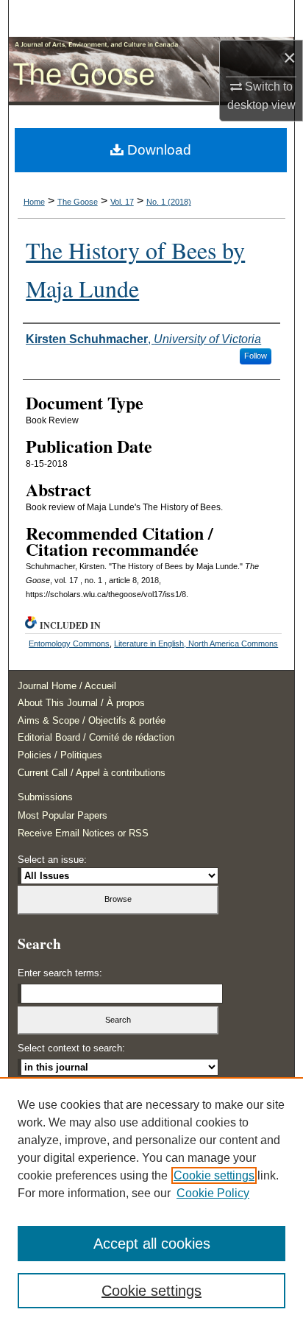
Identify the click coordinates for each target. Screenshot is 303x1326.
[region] (151, 1201)
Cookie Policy (213, 1193)
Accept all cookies (151, 1243)
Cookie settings (214, 1175)
